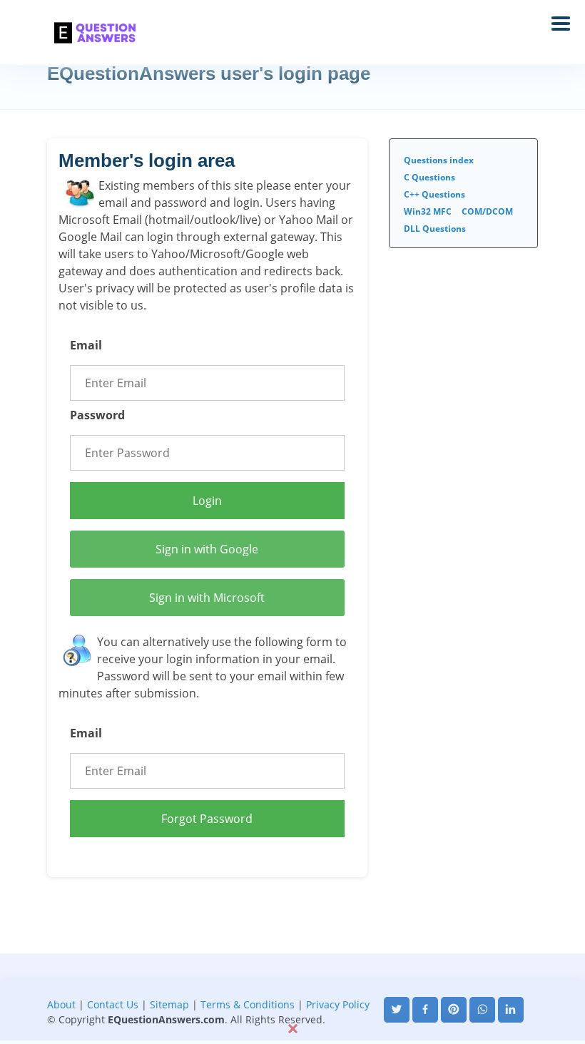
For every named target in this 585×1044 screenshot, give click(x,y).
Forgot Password (207, 818)
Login (207, 500)
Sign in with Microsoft (207, 597)
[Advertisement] (292, 985)
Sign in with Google (207, 549)
